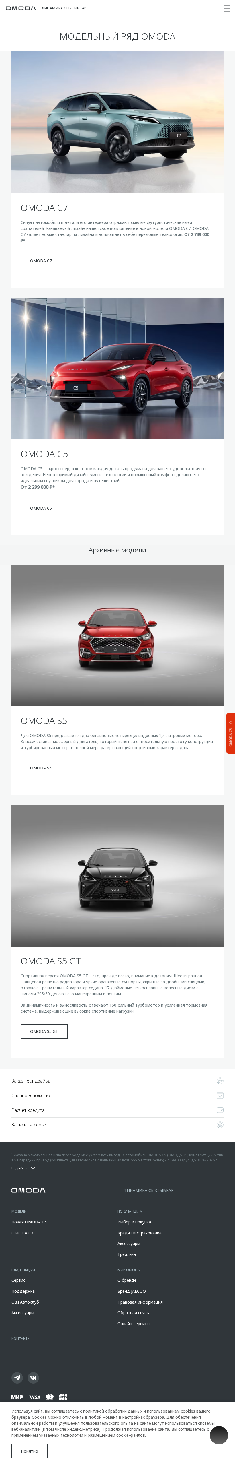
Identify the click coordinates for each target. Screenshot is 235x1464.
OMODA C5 (41, 508)
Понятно (29, 1451)
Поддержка (23, 1291)
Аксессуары (128, 1243)
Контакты (20, 1338)
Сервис (18, 1280)
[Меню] (227, 9)
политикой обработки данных (112, 1411)
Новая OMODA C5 (29, 1222)
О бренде (126, 1280)
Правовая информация (140, 1302)
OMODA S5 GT (44, 1031)
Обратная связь (133, 1312)
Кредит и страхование (139, 1233)
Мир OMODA (128, 1269)
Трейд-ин (126, 1254)
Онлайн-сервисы (133, 1323)
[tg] (17, 1378)
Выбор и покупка (134, 1222)
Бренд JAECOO (131, 1291)
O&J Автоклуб (25, 1302)
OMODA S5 (41, 768)
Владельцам (23, 1269)
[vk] (33, 1378)
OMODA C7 (41, 260)
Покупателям (130, 1211)
